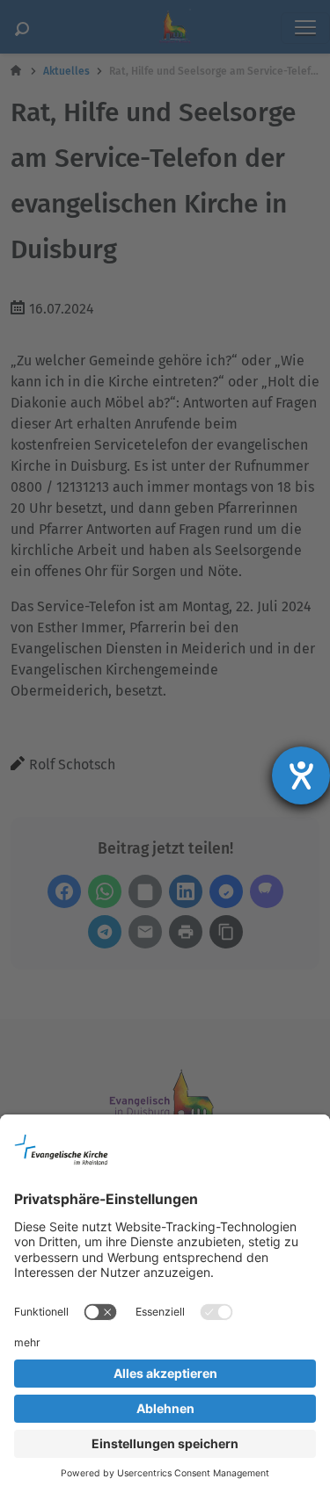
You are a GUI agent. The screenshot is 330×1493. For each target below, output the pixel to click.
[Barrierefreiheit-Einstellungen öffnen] (301, 775)
